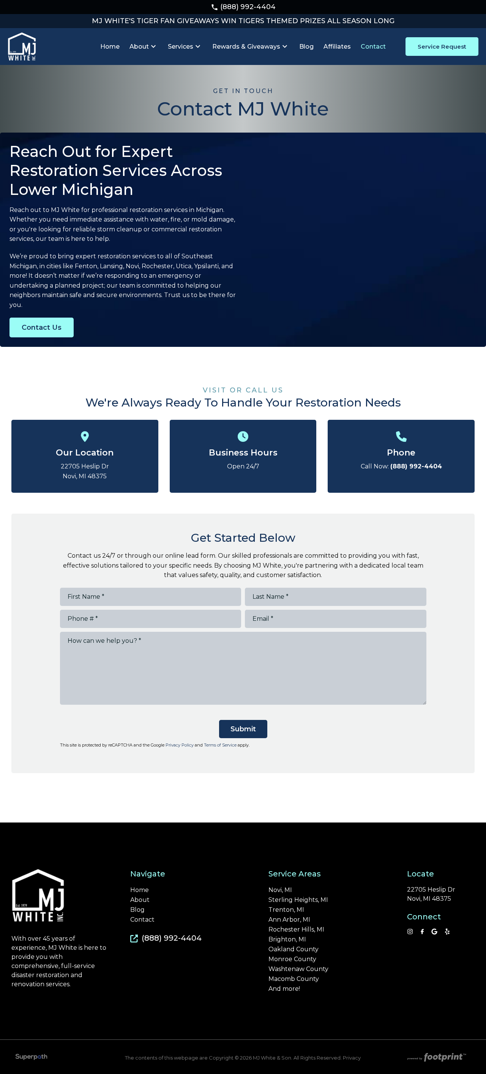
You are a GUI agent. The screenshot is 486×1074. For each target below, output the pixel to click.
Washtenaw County (298, 969)
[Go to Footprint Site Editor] (436, 1058)
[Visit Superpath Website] (31, 1058)
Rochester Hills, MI (296, 930)
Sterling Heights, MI (298, 900)
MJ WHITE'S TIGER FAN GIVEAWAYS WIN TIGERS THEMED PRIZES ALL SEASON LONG (243, 21)
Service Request (442, 46)
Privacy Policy (180, 745)
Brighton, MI (287, 939)
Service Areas (294, 873)
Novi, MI (280, 890)
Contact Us (42, 327)
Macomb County (293, 979)
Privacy (352, 1058)
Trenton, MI (286, 910)
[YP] (447, 931)
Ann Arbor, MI (289, 920)
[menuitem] (110, 46)
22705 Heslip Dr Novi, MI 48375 (431, 894)
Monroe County (292, 959)
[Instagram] (410, 931)
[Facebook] (422, 931)
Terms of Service (220, 745)
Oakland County (293, 949)
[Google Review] (434, 931)
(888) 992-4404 (243, 7)
